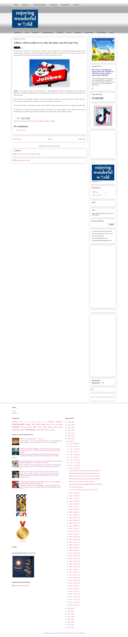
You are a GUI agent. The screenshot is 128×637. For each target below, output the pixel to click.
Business (35, 32)
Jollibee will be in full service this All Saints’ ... (82, 481)
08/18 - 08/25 (73, 518)
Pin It (21, 48)
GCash (38, 424)
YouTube (76, 4)
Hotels (60, 424)
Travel (112, 32)
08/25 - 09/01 (73, 515)
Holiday (42, 121)
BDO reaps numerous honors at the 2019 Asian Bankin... (85, 479)
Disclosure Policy (40, 4)
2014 (69, 619)
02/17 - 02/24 (73, 589)
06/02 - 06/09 (73, 548)
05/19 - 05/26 (73, 553)
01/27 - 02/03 (73, 597)
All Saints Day (22, 121)
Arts (26, 32)
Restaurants (16, 429)
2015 (69, 617)
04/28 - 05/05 (73, 561)
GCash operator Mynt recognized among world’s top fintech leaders (39, 472)
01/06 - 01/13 (73, 605)
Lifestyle (78, 32)
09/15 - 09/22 (73, 507)
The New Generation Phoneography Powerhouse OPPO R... (86, 484)
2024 (69, 427)
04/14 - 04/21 (73, 567)
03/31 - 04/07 (73, 572)
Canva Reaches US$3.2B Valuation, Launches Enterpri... (85, 470)
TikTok (38, 430)
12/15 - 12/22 (73, 449)
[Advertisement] (107, 143)
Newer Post (17, 139)
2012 (69, 625)
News (40, 427)
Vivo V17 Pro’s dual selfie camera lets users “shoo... (84, 490)
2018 (69, 608)
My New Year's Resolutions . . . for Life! (32, 439)
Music (35, 427)
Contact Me (65, 4)
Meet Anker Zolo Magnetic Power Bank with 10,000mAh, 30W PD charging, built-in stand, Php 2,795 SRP (103, 72)
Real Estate (89, 32)
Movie (30, 427)
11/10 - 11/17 (73, 463)
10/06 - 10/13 (73, 498)
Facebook (53, 4)
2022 (69, 433)
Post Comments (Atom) (53, 146)
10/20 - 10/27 (73, 493)
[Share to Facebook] (27, 118)
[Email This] (22, 118)
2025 (69, 425)
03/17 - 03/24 (73, 578)
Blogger (82, 633)
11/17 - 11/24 (73, 460)
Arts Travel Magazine (30, 422)
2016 (69, 614)
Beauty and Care (42, 422)
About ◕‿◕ (26, 4)
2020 (69, 438)
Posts (96, 192)
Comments (98, 195)
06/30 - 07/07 (73, 537)
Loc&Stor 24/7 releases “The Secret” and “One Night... (84, 476)
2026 (69, 422)
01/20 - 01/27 (73, 599)
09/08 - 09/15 (73, 509)
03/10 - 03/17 (73, 580)
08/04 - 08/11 (73, 523)
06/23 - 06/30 (73, 539)
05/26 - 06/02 (73, 550)
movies (47, 429)
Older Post (81, 139)
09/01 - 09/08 (73, 512)
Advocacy (17, 32)
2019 (69, 441)
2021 (69, 436)
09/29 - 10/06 (73, 501)
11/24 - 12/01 (73, 457)
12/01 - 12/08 (73, 454)
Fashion (60, 32)
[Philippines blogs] (23, 542)
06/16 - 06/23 (73, 542)
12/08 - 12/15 (73, 452)
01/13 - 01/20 (73, 602)
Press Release (48, 427)
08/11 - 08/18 (73, 520)
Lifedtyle (52, 121)
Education (59, 421)
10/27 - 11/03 (73, 468)
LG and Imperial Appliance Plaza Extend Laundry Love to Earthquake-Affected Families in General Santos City (40, 482)
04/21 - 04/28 (73, 564)
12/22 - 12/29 (73, 446)
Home (16, 4)
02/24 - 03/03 (73, 586)
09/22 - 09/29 (73, 504)
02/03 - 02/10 (73, 594)
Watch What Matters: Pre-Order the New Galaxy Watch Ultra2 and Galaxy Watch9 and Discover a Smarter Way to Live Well (41, 462)
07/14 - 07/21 (73, 531)
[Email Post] (17, 118)
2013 (69, 622)
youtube (52, 430)
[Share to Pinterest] (29, 118)
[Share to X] (25, 118)
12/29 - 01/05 (73, 443)
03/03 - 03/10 (73, 583)
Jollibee (47, 121)
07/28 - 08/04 (73, 526)
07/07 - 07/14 (73, 534)
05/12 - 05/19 (73, 556)
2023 (69, 430)
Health (44, 424)
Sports (22, 429)
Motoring (23, 427)
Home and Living (52, 424)
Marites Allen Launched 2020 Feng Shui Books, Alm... (84, 473)
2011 (69, 627)
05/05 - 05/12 (73, 558)
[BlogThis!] (24, 118)
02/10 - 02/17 (73, 591)
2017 (69, 611)
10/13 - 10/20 (73, 496)
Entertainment (48, 32)
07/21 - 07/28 (73, 528)
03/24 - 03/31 (73, 575)
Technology (101, 32)
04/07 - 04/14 (73, 569)
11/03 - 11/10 (73, 465)
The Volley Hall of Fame (76, 487)
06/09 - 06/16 (73, 545)
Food (69, 32)
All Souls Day (31, 121)
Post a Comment (21, 130)
